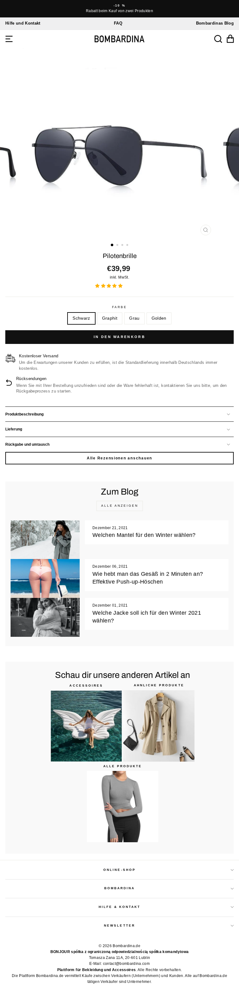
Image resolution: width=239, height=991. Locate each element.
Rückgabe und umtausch (27, 444)
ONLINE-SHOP (119, 869)
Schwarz (81, 318)
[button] (109, 286)
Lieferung (13, 429)
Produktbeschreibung (24, 414)
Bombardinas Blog (215, 23)
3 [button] (122, 245)
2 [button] (118, 245)
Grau (134, 318)
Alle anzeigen (119, 505)
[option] (119, 8)
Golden (159, 318)
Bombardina (119, 888)
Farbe (119, 307)
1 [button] (112, 245)
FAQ (118, 23)
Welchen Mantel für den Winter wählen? (144, 535)
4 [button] (127, 245)
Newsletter (119, 925)
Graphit (109, 318)
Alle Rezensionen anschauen (119, 458)
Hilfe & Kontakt (120, 907)
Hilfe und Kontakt (22, 23)
